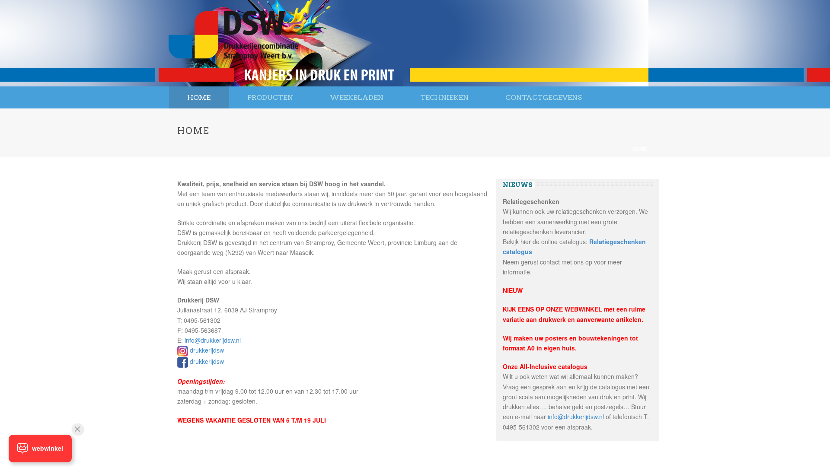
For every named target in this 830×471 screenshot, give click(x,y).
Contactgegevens (543, 97)
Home (199, 97)
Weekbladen (356, 97)
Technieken (444, 97)
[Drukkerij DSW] (233, 43)
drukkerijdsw (207, 350)
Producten (270, 97)
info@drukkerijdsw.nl (213, 340)
